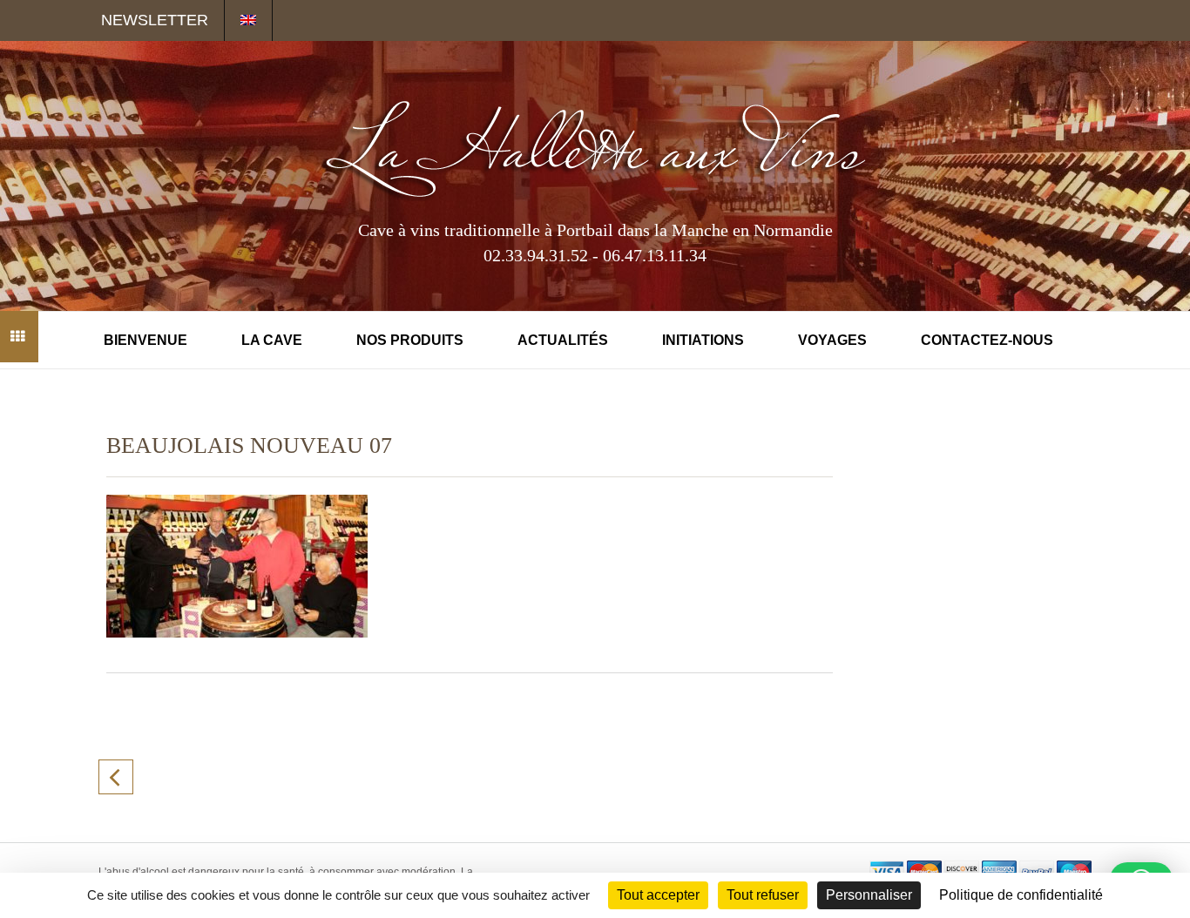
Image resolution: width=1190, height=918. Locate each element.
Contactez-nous (987, 340)
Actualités (562, 340)
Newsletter (154, 20)
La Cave (271, 340)
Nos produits (409, 340)
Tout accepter (658, 895)
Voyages (832, 340)
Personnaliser (869, 895)
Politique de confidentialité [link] (1021, 895)
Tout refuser (763, 895)
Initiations (703, 340)
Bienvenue (145, 340)
